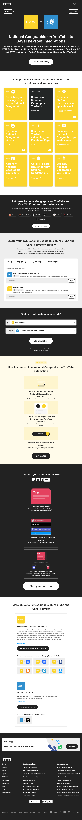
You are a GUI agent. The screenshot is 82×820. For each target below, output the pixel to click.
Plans (3, 789)
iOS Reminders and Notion (31, 786)
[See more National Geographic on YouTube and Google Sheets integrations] (57, 662)
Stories (4, 770)
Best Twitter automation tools (66, 770)
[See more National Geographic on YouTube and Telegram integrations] (41, 670)
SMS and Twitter (28, 783)
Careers (13, 812)
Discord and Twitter (29, 795)
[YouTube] (64, 812)
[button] (79, 4)
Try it (71, 280)
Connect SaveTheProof (27, 707)
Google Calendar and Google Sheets (34, 773)
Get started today (41, 62)
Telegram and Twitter (29, 792)
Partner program (23, 812)
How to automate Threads (65, 789)
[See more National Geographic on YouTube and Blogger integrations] (24, 670)
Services (4, 767)
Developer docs (6, 792)
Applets (4, 773)
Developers (5, 812)
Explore (4, 764)
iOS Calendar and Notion (30, 770)
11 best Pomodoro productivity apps (68, 786)
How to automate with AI (64, 767)
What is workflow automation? (66, 777)
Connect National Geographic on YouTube (33, 648)
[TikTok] (73, 812)
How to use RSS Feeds (64, 780)
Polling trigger (19, 290)
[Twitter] (69, 812)
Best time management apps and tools (68, 773)
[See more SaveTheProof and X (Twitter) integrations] (24, 720)
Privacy (39, 812)
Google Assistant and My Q (31, 777)
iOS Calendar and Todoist (31, 789)
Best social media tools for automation (68, 795)
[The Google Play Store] (47, 802)
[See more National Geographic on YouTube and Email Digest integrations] (41, 662)
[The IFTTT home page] (6, 4)
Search (4, 786)
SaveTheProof (29, 41)
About (45, 812)
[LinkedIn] (55, 812)
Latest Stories (62, 764)
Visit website (21, 643)
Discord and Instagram (30, 767)
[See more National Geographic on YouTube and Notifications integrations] (57, 670)
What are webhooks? (63, 783)
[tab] (9, 262)
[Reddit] (78, 812)
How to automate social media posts (68, 792)
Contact (32, 812)
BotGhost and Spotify (29, 780)
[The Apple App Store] (34, 802)
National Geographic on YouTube (39, 37)
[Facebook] (50, 812)
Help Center (5, 780)
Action (17, 276)
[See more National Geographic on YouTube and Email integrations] (24, 662)
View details (11, 280)
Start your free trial (41, 586)
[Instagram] (60, 812)
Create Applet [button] (41, 341)
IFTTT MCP (5, 777)
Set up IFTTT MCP (41, 226)
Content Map (5, 783)
